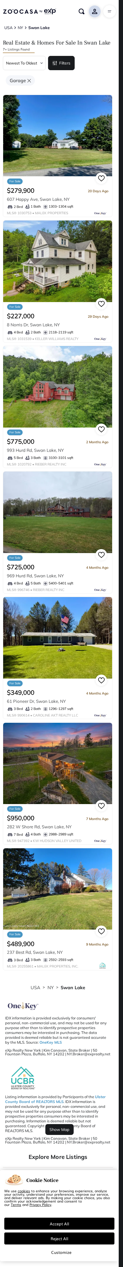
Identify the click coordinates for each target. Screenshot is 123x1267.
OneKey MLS (50, 1042)
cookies (24, 1190)
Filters (64, 63)
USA (35, 987)
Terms (16, 1204)
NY (50, 987)
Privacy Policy (40, 1204)
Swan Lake (73, 987)
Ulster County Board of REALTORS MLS (55, 1099)
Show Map (59, 1129)
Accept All (59, 1223)
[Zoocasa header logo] (29, 11)
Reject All (59, 1238)
